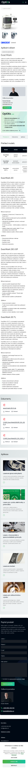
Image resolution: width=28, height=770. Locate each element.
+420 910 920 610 (6, 726)
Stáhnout (7, 411)
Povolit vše (14, 761)
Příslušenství (6, 137)
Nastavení (14, 757)
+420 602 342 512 (8, 102)
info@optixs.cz (5, 728)
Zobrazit (15, 411)
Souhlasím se (14, 679)
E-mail (2, 650)
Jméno (2, 638)
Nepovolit (14, 765)
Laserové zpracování (7, 52)
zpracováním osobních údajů (17, 679)
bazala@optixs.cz (7, 104)
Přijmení (3, 644)
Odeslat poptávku (8, 684)
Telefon (3, 656)
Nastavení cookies (5, 731)
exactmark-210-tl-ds (9, 408)
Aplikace (23, 137)
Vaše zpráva (4, 661)
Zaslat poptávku (7, 107)
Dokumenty (15, 137)
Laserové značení (6, 8)
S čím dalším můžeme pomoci (10, 130)
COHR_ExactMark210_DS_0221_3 (13, 438)
